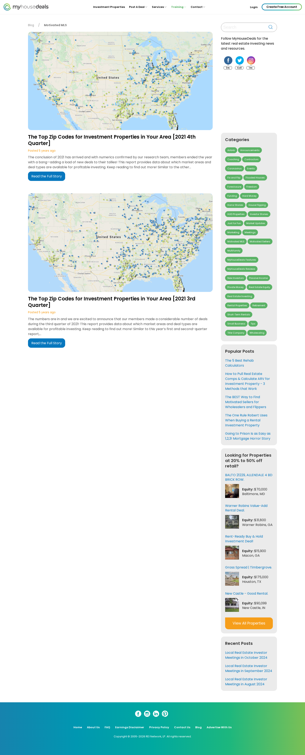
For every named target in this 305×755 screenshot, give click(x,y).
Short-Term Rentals (238, 314)
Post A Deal (137, 7)
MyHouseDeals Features (241, 259)
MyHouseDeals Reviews (241, 269)
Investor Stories (259, 214)
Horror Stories (235, 205)
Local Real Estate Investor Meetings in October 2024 (246, 655)
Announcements (250, 150)
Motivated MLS (235, 241)
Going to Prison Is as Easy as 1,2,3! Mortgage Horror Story (248, 436)
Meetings (250, 232)
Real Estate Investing (239, 296)
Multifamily (233, 250)
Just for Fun (234, 223)
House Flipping (257, 205)
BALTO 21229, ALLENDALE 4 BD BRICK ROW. (248, 477)
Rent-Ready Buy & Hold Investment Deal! (244, 538)
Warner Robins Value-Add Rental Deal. (246, 508)
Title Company (235, 332)
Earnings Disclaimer (129, 727)
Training (177, 7)
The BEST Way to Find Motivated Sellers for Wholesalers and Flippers (245, 402)
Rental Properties (237, 305)
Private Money (235, 287)
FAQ (107, 727)
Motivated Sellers (260, 241)
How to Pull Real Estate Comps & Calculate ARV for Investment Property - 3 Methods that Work (247, 381)
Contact (197, 7)
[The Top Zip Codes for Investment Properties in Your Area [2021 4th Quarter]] (120, 82)
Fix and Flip (233, 177)
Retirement (259, 305)
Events (251, 168)
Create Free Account (281, 7)
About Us (93, 727)
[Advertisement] (252, 101)
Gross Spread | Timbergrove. (248, 567)
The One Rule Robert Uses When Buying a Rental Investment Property (246, 420)
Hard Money (249, 196)
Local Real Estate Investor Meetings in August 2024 (246, 682)
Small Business (236, 323)
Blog (31, 25)
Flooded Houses (255, 177)
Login (254, 7)
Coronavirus (234, 168)
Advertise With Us (219, 727)
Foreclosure (234, 186)
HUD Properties (236, 214)
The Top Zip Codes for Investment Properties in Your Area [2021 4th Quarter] (112, 140)
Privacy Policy (159, 727)
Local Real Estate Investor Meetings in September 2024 (248, 668)
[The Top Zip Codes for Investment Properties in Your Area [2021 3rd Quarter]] (120, 243)
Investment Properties (109, 7)
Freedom (251, 186)
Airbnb (231, 150)
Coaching (233, 159)
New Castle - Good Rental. (246, 593)
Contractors (251, 159)
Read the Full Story (46, 176)
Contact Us (182, 727)
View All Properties (249, 623)
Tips (253, 323)
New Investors (235, 278)
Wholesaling (257, 332)
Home (77, 727)
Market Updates (255, 223)
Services (158, 7)
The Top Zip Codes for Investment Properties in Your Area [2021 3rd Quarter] (111, 302)
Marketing (233, 232)
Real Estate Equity (259, 287)
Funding (232, 196)
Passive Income (258, 278)
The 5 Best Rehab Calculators (239, 363)
